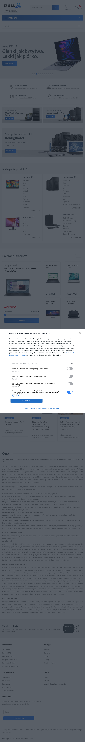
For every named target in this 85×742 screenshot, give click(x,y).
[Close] (81, 333)
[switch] (70, 368)
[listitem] (42, 364)
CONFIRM (26, 401)
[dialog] (42, 371)
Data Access (42, 408)
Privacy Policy (55, 408)
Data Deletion (30, 408)
